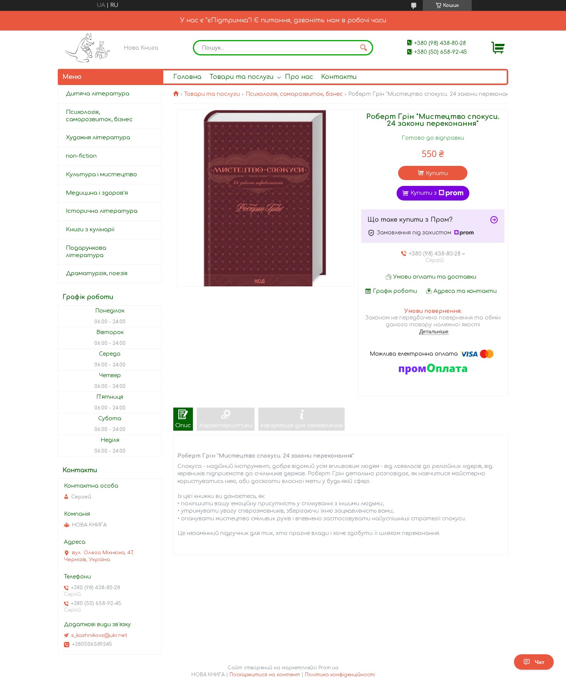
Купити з (423, 193)
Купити (437, 173)
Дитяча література (97, 93)
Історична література (101, 211)
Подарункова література (86, 252)
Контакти (339, 77)
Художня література (98, 137)
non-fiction (81, 156)
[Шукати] (363, 47)
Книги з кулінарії (90, 229)
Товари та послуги (241, 77)
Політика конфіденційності (340, 674)
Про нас (299, 77)
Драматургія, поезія (96, 273)
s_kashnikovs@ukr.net (99, 635)
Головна (187, 77)
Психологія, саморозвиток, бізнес (294, 94)
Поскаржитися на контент (264, 674)
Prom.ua (328, 667)
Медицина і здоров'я (97, 193)
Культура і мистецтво (101, 174)
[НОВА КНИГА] (89, 47)
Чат (539, 662)
